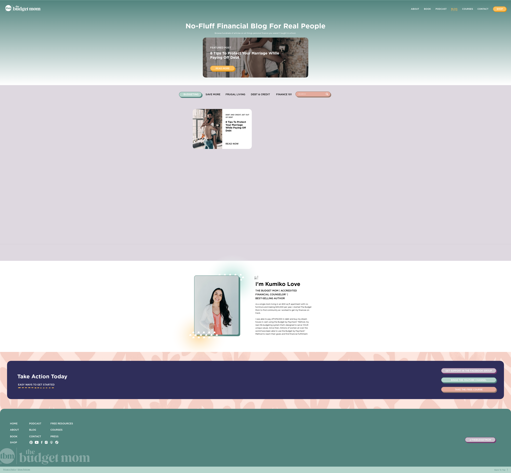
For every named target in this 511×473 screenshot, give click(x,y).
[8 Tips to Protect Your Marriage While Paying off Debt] (207, 129)
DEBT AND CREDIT (233, 115)
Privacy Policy (9, 470)
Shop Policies (24, 470)
